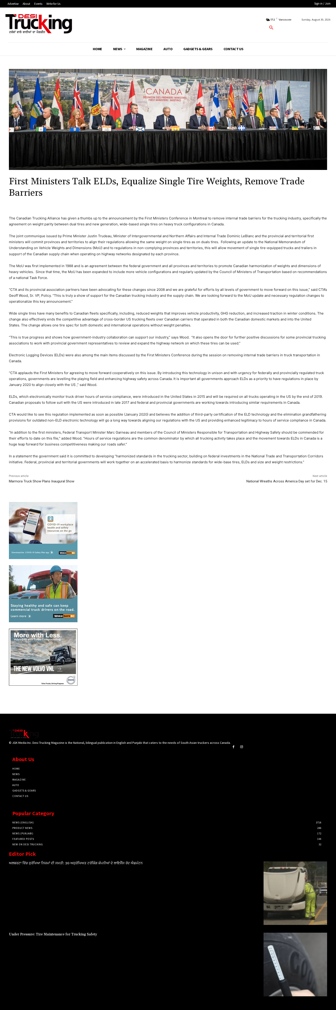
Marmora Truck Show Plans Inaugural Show (41, 481)
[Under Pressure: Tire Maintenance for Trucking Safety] (295, 964)
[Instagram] (241, 747)
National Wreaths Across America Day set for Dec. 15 (286, 481)
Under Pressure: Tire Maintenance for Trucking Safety (53, 934)
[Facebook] (233, 747)
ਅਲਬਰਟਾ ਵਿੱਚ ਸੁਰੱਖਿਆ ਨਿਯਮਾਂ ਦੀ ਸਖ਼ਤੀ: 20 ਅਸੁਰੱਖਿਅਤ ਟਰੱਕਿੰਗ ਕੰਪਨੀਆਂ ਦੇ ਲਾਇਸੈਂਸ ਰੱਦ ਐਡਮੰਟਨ (76, 863)
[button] (271, 27)
